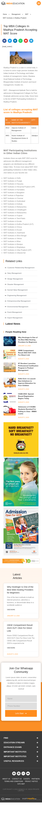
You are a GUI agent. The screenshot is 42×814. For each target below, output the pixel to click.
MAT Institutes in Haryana (13, 184)
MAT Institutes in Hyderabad (14, 201)
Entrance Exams (13, 747)
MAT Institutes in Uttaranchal (14, 253)
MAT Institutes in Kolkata (13, 204)
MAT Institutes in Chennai (13, 198)
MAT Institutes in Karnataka (14, 190)
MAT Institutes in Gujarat (13, 215)
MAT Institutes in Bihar (12, 241)
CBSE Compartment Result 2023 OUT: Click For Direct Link (27, 353)
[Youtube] (28, 773)
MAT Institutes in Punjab (13, 181)
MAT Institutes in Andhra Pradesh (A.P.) (19, 224)
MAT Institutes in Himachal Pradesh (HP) (19, 187)
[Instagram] (23, 773)
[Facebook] (14, 773)
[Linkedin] (19, 773)
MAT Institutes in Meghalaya (14, 247)
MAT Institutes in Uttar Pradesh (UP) (17, 250)
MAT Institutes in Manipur (13, 244)
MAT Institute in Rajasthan (13, 195)
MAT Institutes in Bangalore (14, 192)
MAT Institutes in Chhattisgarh (15, 210)
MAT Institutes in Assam (13, 230)
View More (11, 609)
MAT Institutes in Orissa (13, 227)
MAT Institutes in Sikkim (13, 238)
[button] (39, 3)
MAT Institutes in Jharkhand (14, 233)
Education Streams (14, 743)
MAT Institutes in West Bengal (15, 236)
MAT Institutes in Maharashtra (15, 207)
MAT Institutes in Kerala (13, 221)
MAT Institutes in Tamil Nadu (14, 218)
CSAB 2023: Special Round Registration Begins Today (26, 396)
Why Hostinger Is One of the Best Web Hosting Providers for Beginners (28, 340)
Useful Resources (14, 761)
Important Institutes (15, 752)
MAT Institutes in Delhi (12, 178)
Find (6, 738)
